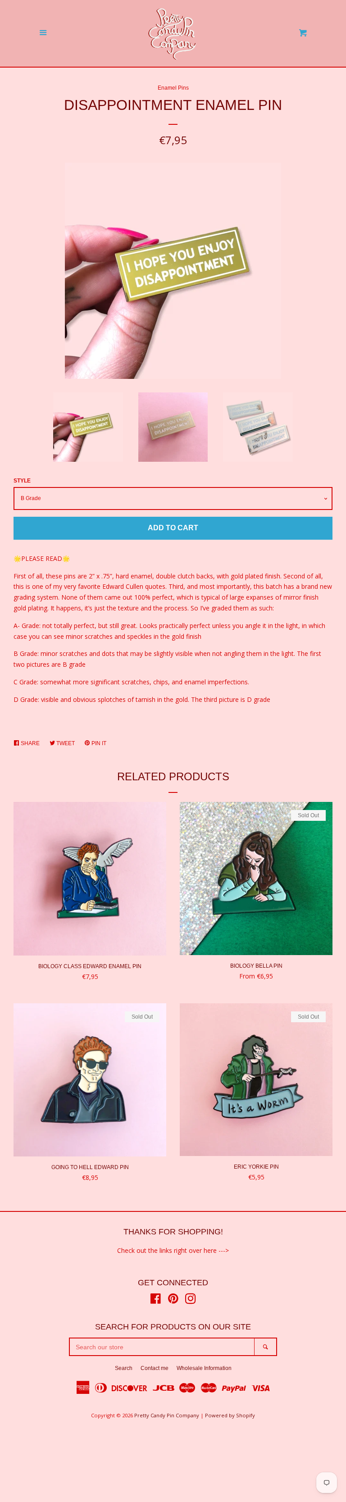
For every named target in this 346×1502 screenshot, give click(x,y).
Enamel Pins (173, 88)
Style (22, 481)
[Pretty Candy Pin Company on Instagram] (190, 1300)
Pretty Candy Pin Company (166, 1415)
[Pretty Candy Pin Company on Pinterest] (173, 1300)
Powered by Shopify (230, 1415)
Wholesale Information (204, 1368)
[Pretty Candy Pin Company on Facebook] (155, 1300)
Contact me (154, 1368)
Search (123, 1368)
